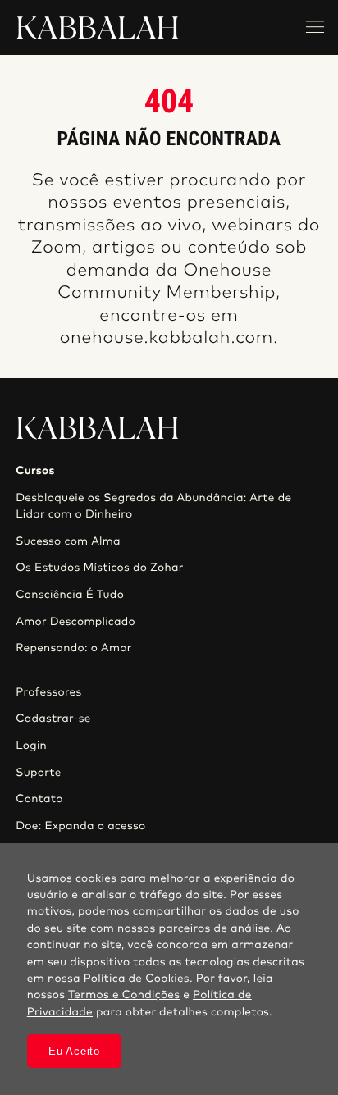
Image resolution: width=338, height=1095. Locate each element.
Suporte (39, 772)
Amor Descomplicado (75, 621)
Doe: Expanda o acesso (80, 826)
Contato (39, 799)
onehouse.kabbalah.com (166, 338)
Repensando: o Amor (74, 648)
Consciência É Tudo (70, 594)
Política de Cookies (137, 978)
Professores (48, 692)
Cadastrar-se (53, 718)
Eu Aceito (73, 1051)
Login (31, 745)
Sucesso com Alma (68, 541)
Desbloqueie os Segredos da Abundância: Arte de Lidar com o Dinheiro (153, 506)
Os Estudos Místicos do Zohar (100, 567)
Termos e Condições (124, 995)
